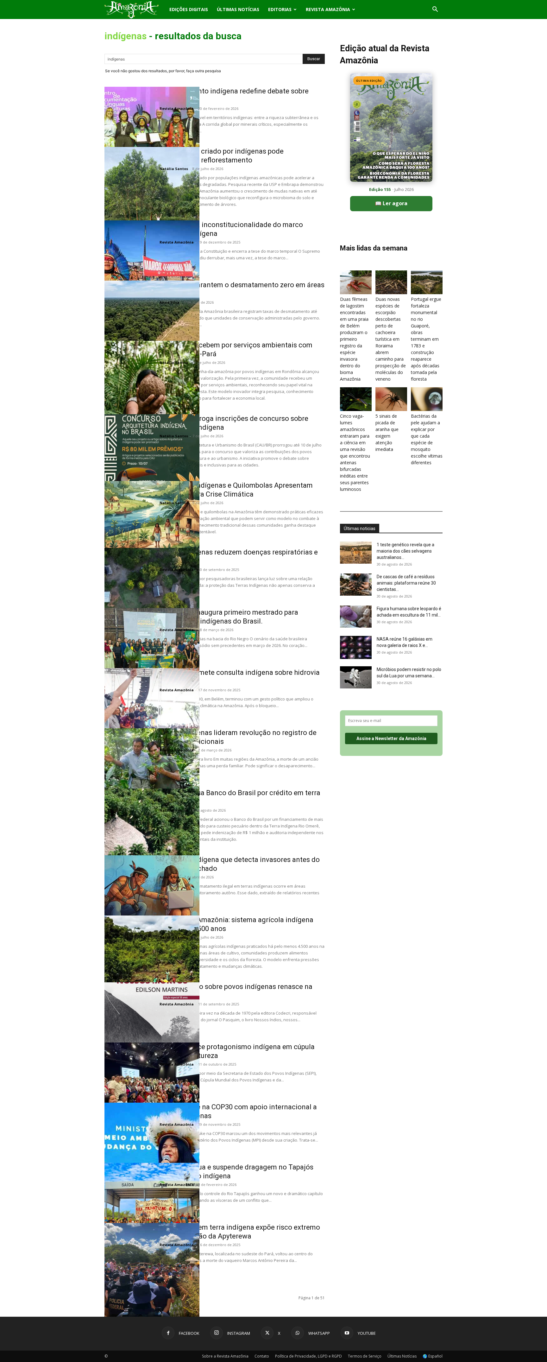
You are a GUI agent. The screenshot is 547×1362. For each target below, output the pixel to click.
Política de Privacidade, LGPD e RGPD (308, 1356)
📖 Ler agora (391, 203)
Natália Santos (174, 168)
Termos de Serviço (364, 1356)
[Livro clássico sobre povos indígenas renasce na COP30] (151, 1029)
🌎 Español (433, 1356)
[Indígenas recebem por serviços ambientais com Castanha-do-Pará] (151, 388)
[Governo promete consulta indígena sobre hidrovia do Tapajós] (151, 715)
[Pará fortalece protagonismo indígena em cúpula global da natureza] (151, 1089)
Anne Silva (169, 302)
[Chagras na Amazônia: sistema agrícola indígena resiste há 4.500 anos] (151, 962)
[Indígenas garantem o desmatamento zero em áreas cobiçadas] (151, 328)
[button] (435, 10)
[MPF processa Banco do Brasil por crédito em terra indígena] (151, 836)
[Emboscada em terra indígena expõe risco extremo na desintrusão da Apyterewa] (151, 1270)
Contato (262, 1356)
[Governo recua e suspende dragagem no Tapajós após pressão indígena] (151, 1210)
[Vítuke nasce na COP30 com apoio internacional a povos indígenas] (151, 1150)
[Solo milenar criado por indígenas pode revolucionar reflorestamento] (151, 194)
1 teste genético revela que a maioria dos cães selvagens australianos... (405, 551)
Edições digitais (188, 9)
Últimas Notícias (238, 9)
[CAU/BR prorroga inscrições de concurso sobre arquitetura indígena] (151, 461)
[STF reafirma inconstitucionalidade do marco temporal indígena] (151, 267)
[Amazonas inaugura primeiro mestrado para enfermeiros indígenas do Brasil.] (151, 655)
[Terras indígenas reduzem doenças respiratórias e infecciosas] (151, 595)
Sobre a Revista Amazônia (225, 1356)
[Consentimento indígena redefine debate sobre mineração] (151, 134)
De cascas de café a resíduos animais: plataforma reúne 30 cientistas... (406, 583)
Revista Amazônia (328, 9)
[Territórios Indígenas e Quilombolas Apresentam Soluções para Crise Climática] (151, 528)
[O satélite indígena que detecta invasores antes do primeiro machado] (151, 902)
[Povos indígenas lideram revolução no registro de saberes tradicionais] (151, 775)
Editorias (280, 9)
